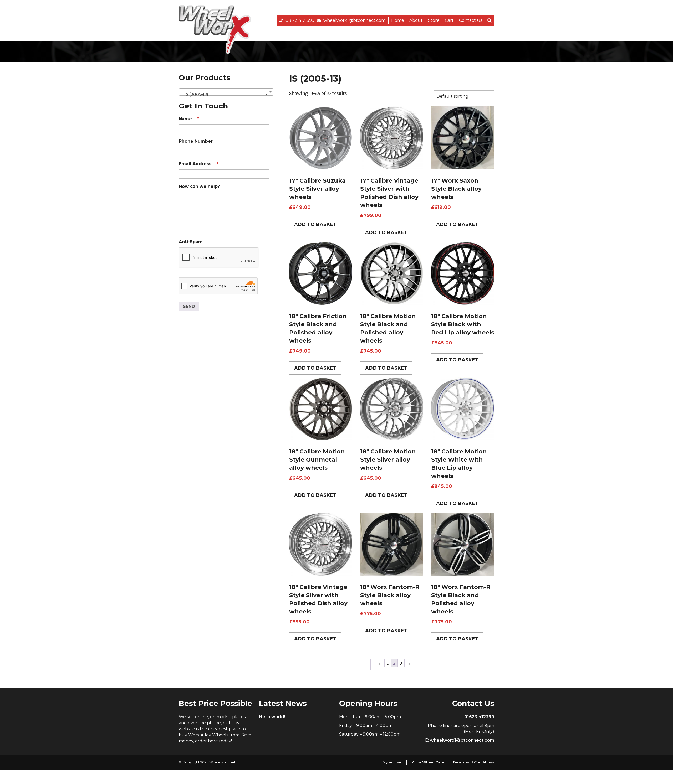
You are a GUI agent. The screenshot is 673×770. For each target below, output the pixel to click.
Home (397, 20)
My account (393, 762)
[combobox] (226, 92)
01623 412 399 (299, 20)
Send (189, 306)
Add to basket (315, 224)
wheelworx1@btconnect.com (354, 20)
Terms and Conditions (473, 762)
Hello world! (272, 716)
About (416, 20)
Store (434, 20)
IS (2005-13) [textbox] (224, 94)
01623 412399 (479, 716)
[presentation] (219, 257)
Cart (449, 20)
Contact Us (470, 20)
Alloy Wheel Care (428, 762)
